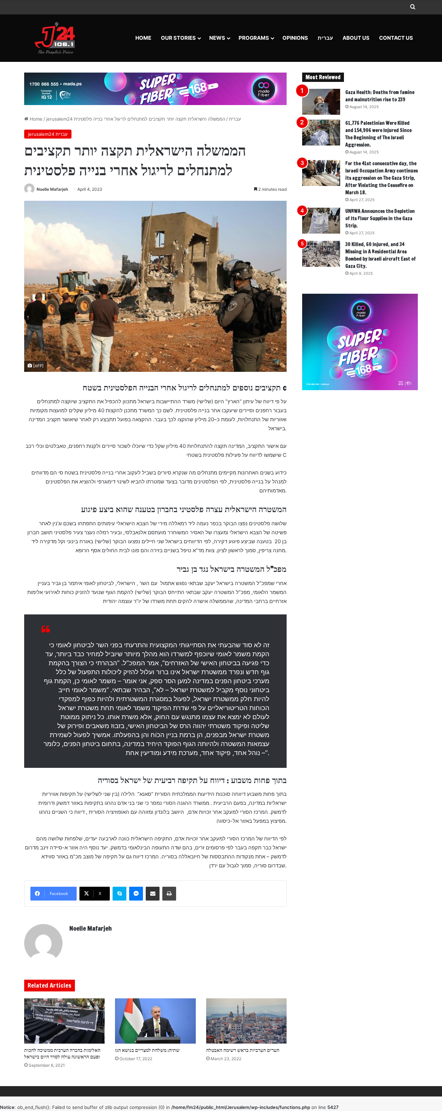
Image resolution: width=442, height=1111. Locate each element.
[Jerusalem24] (57, 38)
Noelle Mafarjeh (52, 189)
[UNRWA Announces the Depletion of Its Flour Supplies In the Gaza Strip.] (321, 221)
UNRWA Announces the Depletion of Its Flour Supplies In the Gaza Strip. (380, 218)
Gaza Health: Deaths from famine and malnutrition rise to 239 (379, 96)
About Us (356, 38)
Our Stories (178, 38)
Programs (254, 38)
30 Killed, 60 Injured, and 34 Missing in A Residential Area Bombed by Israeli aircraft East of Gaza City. (380, 255)
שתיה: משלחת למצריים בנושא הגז (147, 1050)
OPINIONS (295, 38)
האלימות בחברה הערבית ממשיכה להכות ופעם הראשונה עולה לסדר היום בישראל (62, 1053)
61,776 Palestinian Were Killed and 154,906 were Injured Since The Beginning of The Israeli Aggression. (378, 134)
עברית (325, 38)
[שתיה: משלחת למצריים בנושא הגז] (155, 1021)
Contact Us (396, 38)
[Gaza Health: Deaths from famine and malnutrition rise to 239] (321, 102)
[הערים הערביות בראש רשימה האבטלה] (246, 1021)
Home (143, 38)
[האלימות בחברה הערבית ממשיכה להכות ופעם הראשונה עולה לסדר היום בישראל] (64, 1021)
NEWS (217, 38)
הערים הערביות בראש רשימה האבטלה (242, 1050)
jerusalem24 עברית (48, 134)
